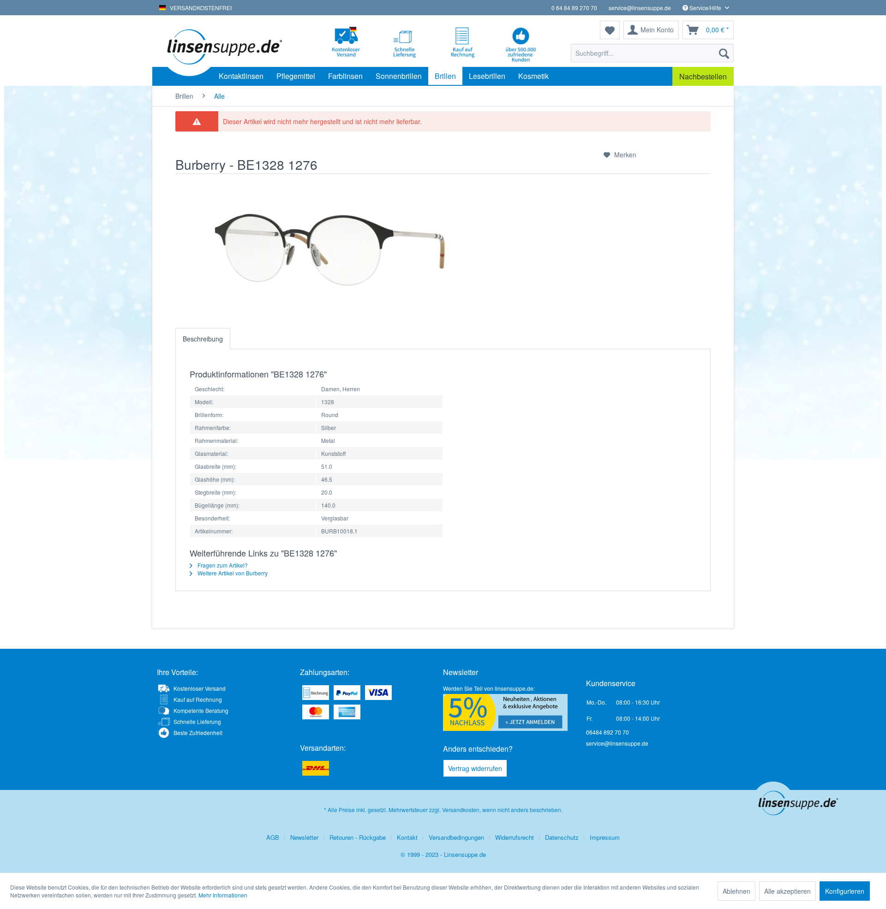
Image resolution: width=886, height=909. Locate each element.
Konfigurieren (844, 891)
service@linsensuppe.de (640, 8)
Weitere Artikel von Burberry (232, 573)
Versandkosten (460, 809)
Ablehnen (736, 891)
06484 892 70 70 (607, 732)
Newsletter (304, 837)
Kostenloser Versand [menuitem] (200, 688)
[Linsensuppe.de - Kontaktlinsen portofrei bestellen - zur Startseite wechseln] (223, 46)
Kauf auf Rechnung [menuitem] (198, 699)
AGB (272, 837)
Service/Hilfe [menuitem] (705, 8)
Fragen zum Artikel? (222, 565)
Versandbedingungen (456, 837)
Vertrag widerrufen (475, 768)
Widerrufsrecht (514, 837)
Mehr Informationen (222, 895)
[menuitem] (652, 53)
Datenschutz (562, 837)
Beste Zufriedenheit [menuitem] (198, 732)
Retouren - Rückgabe (357, 837)
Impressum (605, 837)
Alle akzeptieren (787, 891)
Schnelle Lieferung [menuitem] (197, 721)
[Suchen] (724, 53)
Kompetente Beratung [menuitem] (201, 710)
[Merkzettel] (610, 30)
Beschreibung (203, 338)
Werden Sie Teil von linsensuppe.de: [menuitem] (489, 688)
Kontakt (407, 837)
